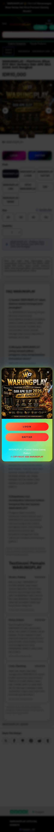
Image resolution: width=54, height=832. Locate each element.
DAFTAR (27, 438)
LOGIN (27, 427)
